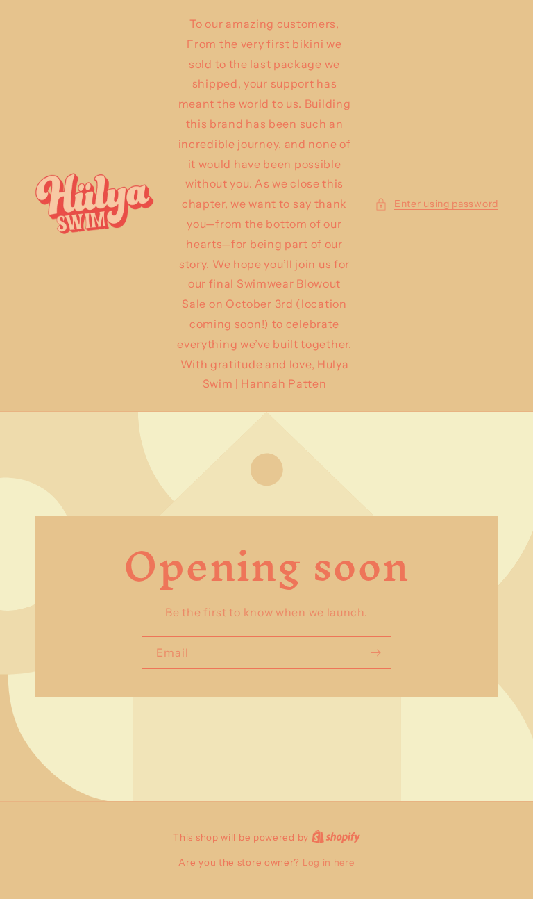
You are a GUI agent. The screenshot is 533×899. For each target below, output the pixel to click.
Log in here (329, 862)
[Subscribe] (375, 652)
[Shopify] (336, 837)
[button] (436, 204)
